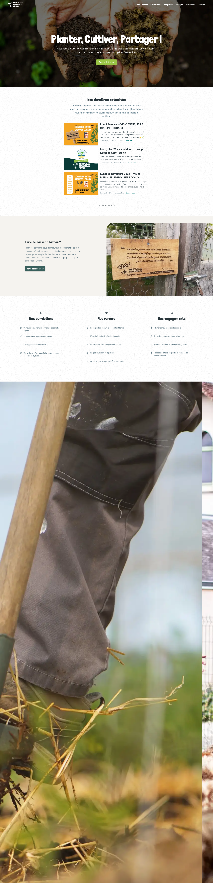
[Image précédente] (4, 690)
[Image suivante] (208, 690)
